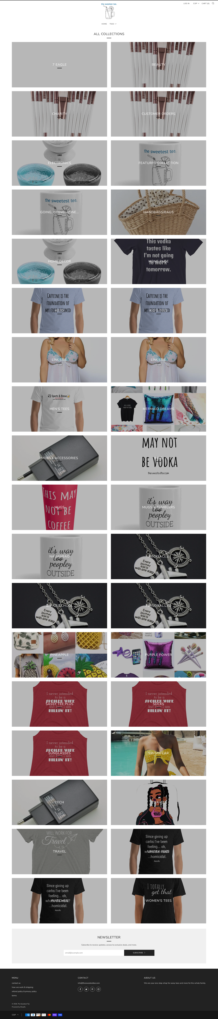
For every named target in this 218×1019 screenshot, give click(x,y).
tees (112, 24)
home (104, 24)
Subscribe (138, 953)
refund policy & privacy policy (24, 991)
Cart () (206, 3)
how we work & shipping (22, 987)
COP (195, 3)
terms (14, 995)
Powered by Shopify (18, 1007)
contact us (16, 983)
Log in (187, 3)
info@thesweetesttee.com (89, 983)
